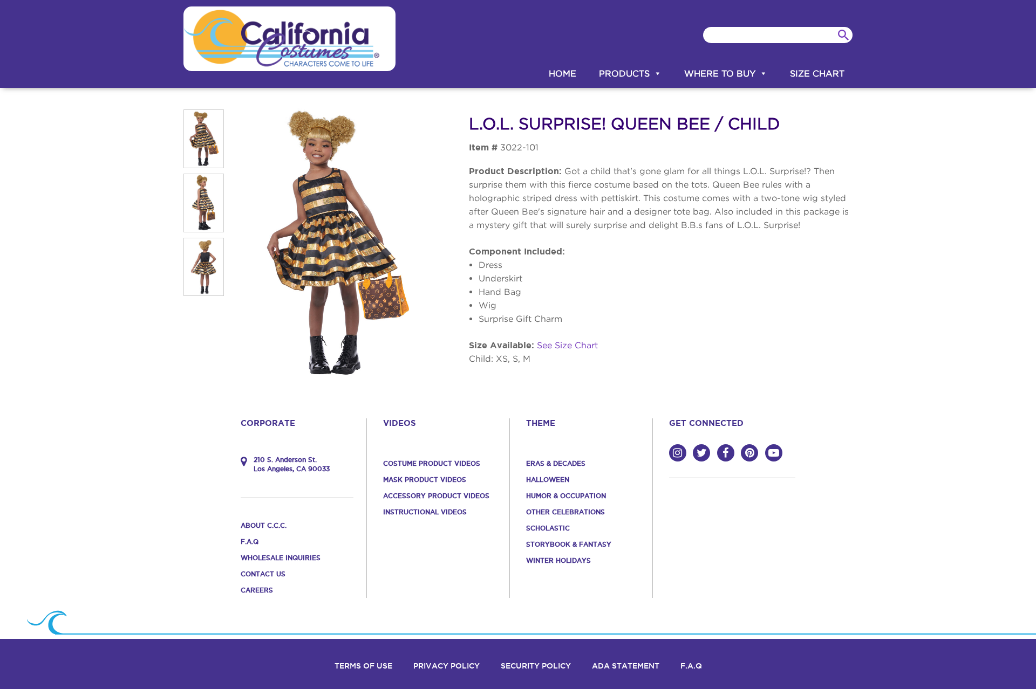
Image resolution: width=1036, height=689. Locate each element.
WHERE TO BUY (719, 73)
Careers (257, 590)
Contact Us (263, 573)
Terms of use (363, 666)
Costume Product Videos (431, 463)
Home (562, 73)
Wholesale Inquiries (281, 557)
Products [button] (624, 73)
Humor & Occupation (566, 495)
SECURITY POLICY (536, 666)
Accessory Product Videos (436, 495)
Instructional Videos (425, 511)
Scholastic (548, 528)
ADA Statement (625, 666)
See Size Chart (567, 345)
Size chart (817, 73)
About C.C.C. (264, 525)
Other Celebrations (565, 511)
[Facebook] (725, 452)
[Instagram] (677, 452)
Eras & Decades (555, 463)
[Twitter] (701, 452)
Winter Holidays (558, 560)
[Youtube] (773, 452)
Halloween (547, 479)
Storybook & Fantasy (568, 544)
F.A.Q (249, 541)
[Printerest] (749, 452)
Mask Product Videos (424, 479)
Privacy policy (446, 666)
